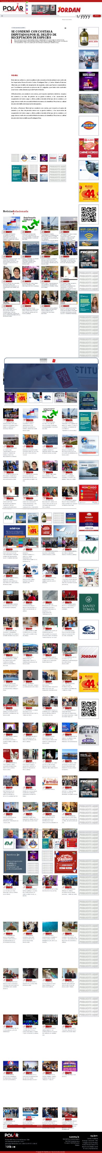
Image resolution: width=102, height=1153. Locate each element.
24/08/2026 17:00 (48, 281)
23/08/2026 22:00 (30, 628)
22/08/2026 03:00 (50, 1073)
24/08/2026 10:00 (69, 576)
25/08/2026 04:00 (11, 420)
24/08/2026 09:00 (10, 602)
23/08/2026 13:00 (69, 708)
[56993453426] (27, 3)
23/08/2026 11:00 (50, 734)
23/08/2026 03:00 (50, 787)
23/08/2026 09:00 (10, 761)
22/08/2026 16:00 (69, 887)
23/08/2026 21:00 (50, 628)
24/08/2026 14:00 (69, 549)
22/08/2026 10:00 (69, 980)
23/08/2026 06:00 (69, 761)
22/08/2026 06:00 (69, 1026)
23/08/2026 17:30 (30, 681)
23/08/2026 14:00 (50, 708)
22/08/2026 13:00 (50, 934)
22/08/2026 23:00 (69, 787)
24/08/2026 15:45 (67, 306)
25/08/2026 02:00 (29, 232)
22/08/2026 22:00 (10, 814)
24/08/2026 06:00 (69, 602)
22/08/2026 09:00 (10, 1026)
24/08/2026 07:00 (50, 602)
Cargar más (40, 1126)
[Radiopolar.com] (2, 15)
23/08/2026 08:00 (30, 761)
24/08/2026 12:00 (30, 576)
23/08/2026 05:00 (10, 787)
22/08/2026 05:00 (10, 1073)
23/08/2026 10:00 (69, 734)
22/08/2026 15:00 (10, 934)
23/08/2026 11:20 (30, 734)
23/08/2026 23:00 (10, 628)
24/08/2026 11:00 (50, 576)
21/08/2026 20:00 (69, 1119)
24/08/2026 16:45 (67, 281)
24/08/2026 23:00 (10, 256)
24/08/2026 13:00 (10, 576)
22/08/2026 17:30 (30, 887)
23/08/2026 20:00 (10, 655)
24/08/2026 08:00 (30, 602)
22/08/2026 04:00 (30, 1073)
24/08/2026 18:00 (29, 281)
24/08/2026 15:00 (50, 549)
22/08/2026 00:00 (69, 1073)
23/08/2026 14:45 (30, 708)
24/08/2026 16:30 (10, 306)
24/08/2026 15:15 (30, 549)
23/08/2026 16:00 (69, 681)
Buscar (97, 15)
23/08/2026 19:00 (50, 655)
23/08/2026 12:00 (10, 734)
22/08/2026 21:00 (30, 814)
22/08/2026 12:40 (69, 934)
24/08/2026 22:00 (29, 256)
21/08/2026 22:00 (30, 1119)
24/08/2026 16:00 (48, 306)
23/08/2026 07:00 (50, 761)
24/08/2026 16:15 (29, 306)
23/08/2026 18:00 (10, 681)
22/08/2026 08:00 (30, 1026)
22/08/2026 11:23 (30, 980)
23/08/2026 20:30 (69, 628)
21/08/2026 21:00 (50, 1119)
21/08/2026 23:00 (10, 1119)
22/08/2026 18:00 (10, 887)
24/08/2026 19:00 (10, 281)
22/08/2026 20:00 (69, 814)
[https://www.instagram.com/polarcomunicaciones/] (27, 10)
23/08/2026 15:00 (10, 708)
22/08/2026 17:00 (50, 887)
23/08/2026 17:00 (50, 681)
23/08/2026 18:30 (69, 655)
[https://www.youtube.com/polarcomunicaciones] (27, 12)
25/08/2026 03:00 (10, 232)
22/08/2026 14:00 (30, 934)
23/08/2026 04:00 (30, 787)
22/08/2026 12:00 (10, 980)
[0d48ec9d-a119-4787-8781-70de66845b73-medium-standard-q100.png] (13, 12)
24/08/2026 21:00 (48, 256)
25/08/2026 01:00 (48, 232)
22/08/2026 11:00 (50, 980)
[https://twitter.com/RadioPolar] (27, 7)
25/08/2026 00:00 (67, 232)
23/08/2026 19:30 (30, 655)
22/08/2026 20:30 (50, 814)
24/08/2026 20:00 (67, 256)
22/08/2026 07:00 (50, 1026)
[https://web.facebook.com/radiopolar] (27, 5)
